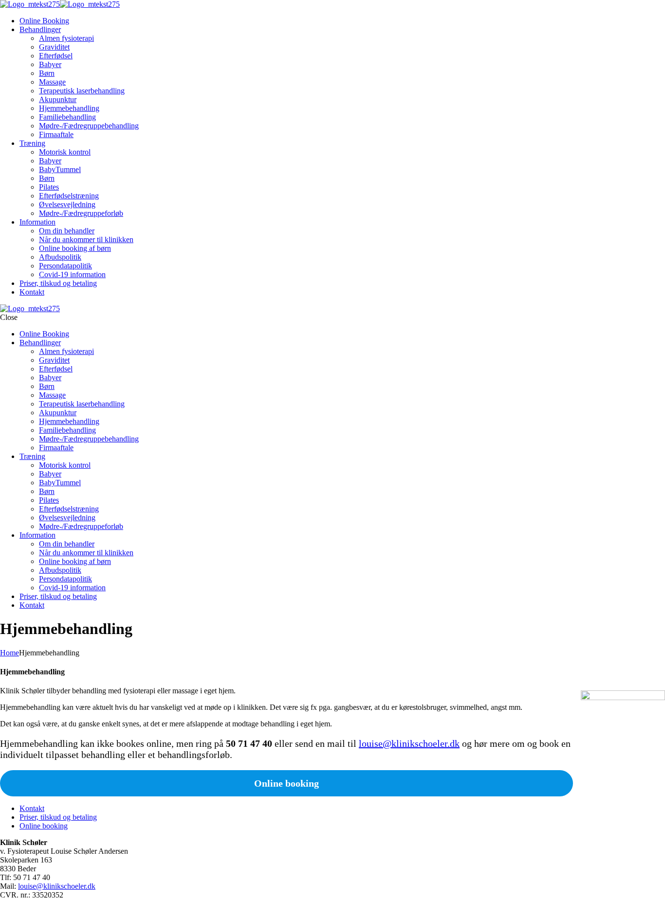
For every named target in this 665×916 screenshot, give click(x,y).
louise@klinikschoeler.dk (409, 743)
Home (9, 653)
